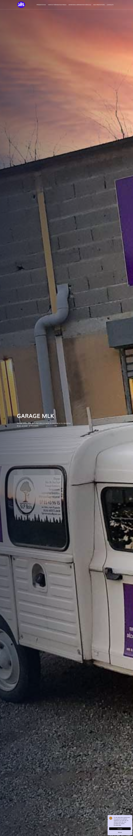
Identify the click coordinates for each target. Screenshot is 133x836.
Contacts (110, 5)
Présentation (41, 5)
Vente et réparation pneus (57, 5)
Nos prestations (99, 5)
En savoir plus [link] (117, 825)
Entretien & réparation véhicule (80, 5)
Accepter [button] (120, 828)
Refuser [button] (120, 832)
